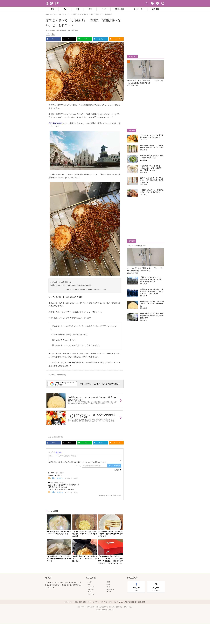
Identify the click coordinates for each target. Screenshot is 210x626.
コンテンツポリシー (94, 602)
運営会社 (83, 602)
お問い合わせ (119, 602)
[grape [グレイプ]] (53, 3)
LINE (85, 39)
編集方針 (77, 602)
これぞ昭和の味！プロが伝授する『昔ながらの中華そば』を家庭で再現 (59, 558)
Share (53, 39)
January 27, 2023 (100, 289)
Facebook (152, 3)
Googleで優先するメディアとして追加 (64, 384)
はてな (101, 39)
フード (103, 9)
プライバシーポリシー (107, 602)
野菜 (53, 34)
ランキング (91, 587)
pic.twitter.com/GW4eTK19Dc (79, 285)
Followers (156, 589)
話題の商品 (155, 9)
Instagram (162, 3)
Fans (136, 589)
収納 (65, 9)
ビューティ (91, 594)
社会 (108, 587)
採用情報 (142, 602)
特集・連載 (110, 589)
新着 (52, 9)
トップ (89, 582)
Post (69, 39)
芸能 (108, 582)
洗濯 (90, 9)
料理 (48, 34)
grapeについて (69, 602)
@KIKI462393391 (56, 123)
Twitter (157, 3)
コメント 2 (117, 39)
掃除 (77, 9)
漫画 (108, 584)
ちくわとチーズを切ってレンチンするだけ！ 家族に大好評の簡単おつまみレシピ (110, 534)
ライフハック (138, 9)
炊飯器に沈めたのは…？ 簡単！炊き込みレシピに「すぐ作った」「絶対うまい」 (84, 558)
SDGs (109, 592)
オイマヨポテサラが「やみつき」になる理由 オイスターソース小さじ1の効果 (84, 534)
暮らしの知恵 (119, 9)
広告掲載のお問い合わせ (131, 602)
